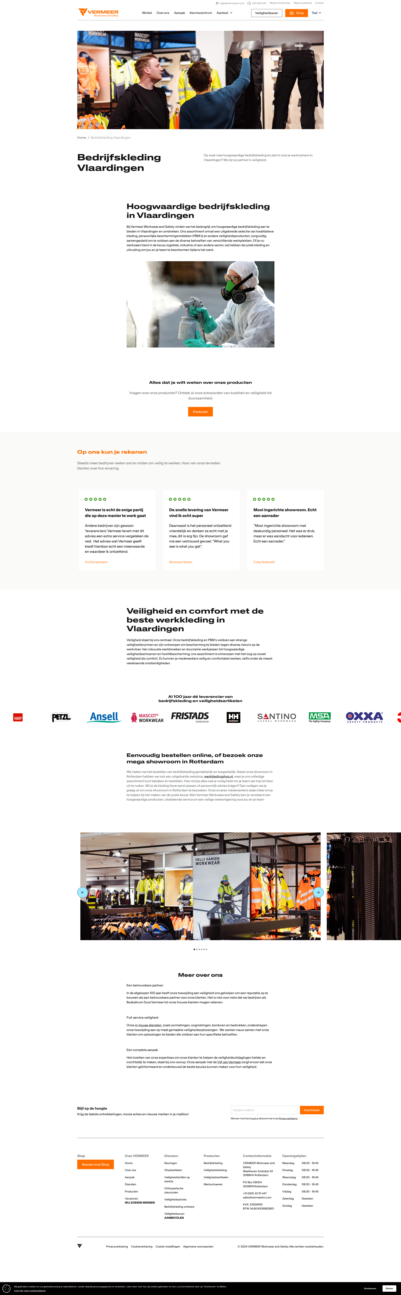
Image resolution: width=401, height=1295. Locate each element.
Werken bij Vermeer (280, 2)
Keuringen (170, 1163)
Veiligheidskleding (215, 1170)
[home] (100, 13)
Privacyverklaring (117, 1246)
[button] (224, 13)
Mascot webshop (303, 2)
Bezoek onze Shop (95, 1164)
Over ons (162, 13)
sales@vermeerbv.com (257, 1197)
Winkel (147, 13)
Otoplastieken (173, 1170)
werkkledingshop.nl (218, 776)
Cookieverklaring (142, 1246)
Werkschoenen (213, 1184)
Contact (319, 2)
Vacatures (140, 1200)
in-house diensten (148, 1025)
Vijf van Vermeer (229, 1062)
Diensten (130, 1184)
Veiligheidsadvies (175, 1199)
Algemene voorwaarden (198, 1246)
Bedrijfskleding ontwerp (179, 1206)
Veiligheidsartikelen (216, 1177)
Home (129, 1163)
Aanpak (179, 13)
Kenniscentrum (201, 13)
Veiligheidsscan (266, 13)
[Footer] (79, 1247)
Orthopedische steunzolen (173, 1190)
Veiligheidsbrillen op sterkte (177, 1179)
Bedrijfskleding (213, 1163)
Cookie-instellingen (168, 1246)
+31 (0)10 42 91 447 (255, 1193)
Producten (200, 412)
